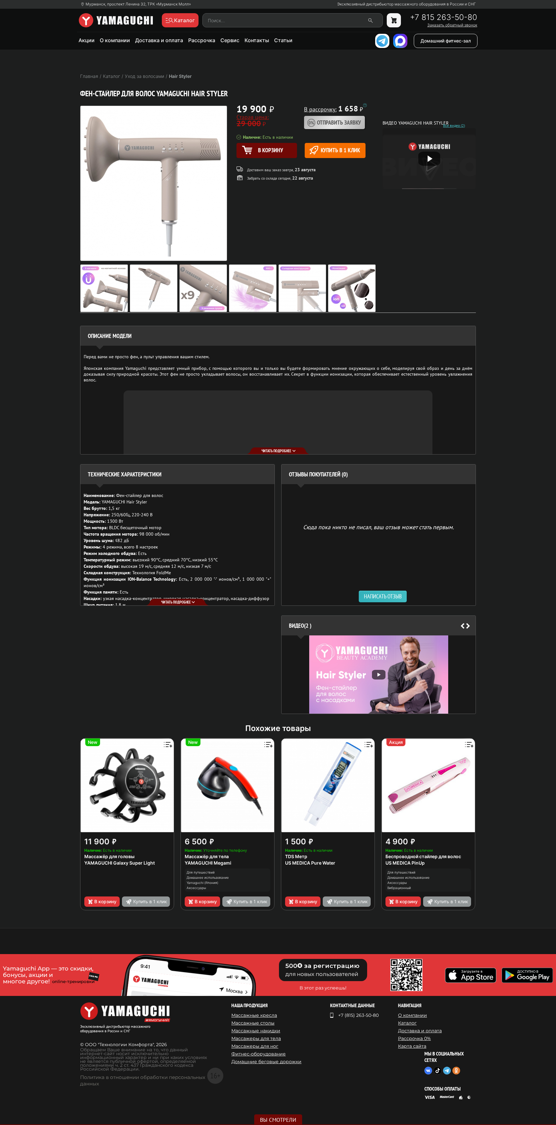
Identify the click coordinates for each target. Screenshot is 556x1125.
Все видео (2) (454, 125)
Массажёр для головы (109, 856)
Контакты (257, 40)
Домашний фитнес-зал (446, 40)
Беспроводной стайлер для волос (423, 856)
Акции (87, 40)
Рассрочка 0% (414, 1038)
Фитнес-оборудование (258, 1054)
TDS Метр (296, 856)
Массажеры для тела (256, 1038)
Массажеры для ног (254, 1046)
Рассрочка (201, 40)
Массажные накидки (255, 1031)
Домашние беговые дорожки (266, 1061)
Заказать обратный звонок (452, 25)
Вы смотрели (278, 1119)
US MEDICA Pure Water (310, 863)
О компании (115, 40)
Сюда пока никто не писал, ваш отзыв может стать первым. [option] (378, 526)
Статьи (283, 40)
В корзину (105, 901)
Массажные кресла (254, 1015)
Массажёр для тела (207, 856)
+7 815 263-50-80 (443, 17)
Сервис (229, 40)
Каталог (407, 1023)
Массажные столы (252, 1023)
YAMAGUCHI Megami (208, 863)
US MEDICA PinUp (405, 863)
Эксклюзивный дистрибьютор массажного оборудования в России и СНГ (406, 4)
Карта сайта (412, 1046)
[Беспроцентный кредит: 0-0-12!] (365, 105)
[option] (379, 674)
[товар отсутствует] (394, 20)
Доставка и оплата (159, 40)
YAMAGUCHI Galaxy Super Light (119, 863)
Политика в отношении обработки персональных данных (142, 1080)
